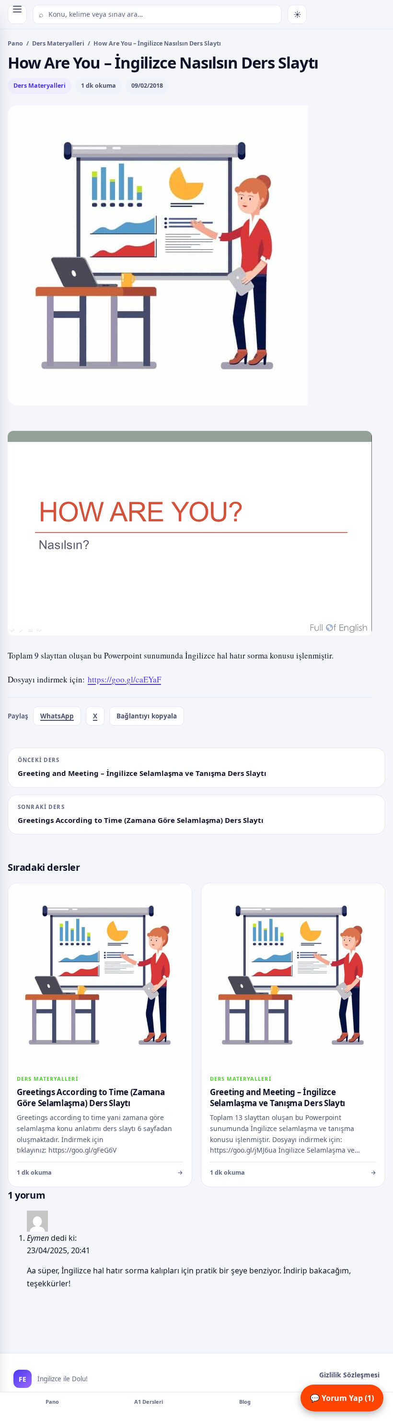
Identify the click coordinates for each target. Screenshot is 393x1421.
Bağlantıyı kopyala (146, 716)
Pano (15, 43)
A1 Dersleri (148, 1401)
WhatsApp (57, 716)
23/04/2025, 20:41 (58, 1250)
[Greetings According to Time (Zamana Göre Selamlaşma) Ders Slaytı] (100, 1035)
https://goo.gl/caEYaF (124, 679)
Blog (245, 1401)
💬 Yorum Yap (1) (342, 1398)
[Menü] (17, 14)
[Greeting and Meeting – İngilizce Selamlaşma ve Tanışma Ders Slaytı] (293, 1035)
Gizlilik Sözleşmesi (349, 1374)
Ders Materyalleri (58, 43)
